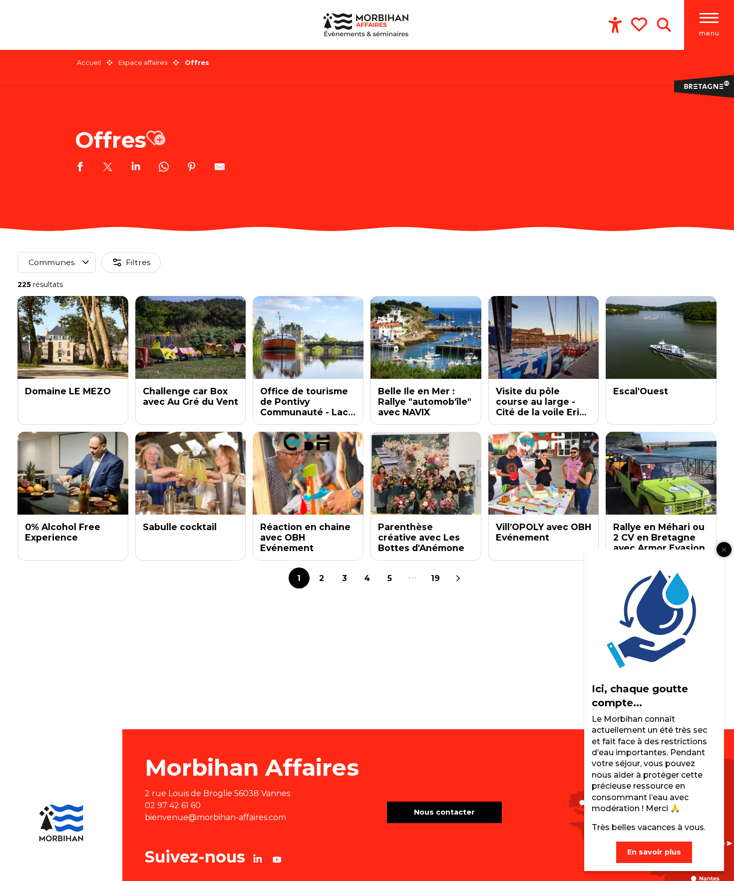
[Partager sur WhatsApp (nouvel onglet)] (164, 168)
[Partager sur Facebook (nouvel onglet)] (80, 168)
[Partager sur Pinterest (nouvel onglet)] (192, 168)
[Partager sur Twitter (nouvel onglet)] (108, 168)
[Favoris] (640, 24)
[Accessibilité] (615, 25)
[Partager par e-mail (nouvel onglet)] (220, 168)
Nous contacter (444, 812)
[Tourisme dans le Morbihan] (366, 25)
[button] (664, 24)
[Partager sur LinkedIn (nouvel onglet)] (136, 168)
